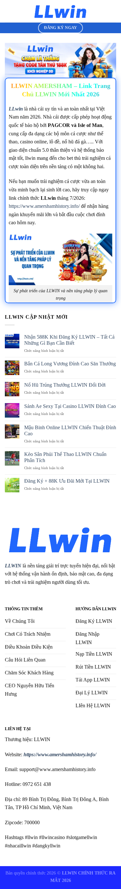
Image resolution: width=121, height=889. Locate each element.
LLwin (16, 108)
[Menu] (9, 11)
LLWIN (13, 565)
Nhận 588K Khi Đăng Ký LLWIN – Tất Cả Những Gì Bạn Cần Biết (69, 340)
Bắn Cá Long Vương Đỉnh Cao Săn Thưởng (70, 363)
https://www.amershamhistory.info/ (44, 206)
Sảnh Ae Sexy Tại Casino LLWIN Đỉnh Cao (70, 406)
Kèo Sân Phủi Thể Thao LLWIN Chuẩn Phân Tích (65, 457)
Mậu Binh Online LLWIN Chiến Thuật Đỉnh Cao (70, 430)
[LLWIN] (60, 11)
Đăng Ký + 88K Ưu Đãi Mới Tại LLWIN (67, 481)
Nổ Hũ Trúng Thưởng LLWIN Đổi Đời (65, 385)
